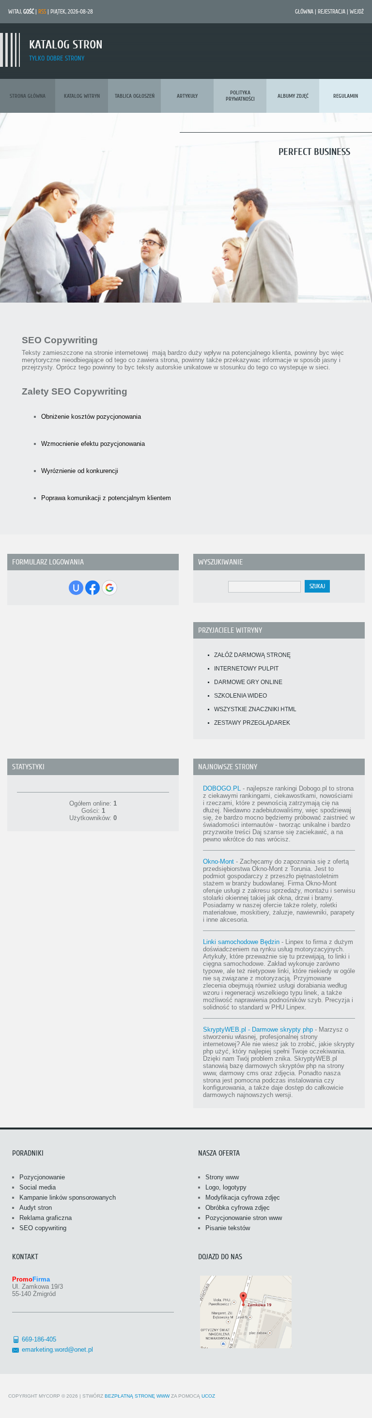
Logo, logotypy (226, 1187)
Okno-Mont (218, 861)
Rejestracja (331, 11)
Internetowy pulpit (246, 668)
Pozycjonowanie (42, 1177)
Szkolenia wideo (240, 695)
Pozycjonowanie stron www (243, 1217)
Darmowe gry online (248, 682)
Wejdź (357, 11)
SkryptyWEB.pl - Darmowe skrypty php (258, 1029)
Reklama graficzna (45, 1217)
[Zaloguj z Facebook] (92, 587)
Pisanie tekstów (227, 1228)
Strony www (222, 1177)
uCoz (208, 1396)
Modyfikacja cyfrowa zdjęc (242, 1197)
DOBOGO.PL (222, 788)
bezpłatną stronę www (137, 1396)
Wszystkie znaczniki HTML (255, 709)
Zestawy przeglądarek (252, 722)
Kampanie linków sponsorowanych (67, 1197)
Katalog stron (66, 44)
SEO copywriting (42, 1228)
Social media (37, 1187)
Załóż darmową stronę (252, 655)
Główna (304, 11)
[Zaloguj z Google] (109, 587)
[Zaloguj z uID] (76, 587)
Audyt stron (35, 1207)
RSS (42, 11)
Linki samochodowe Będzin (241, 941)
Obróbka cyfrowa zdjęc (237, 1207)
